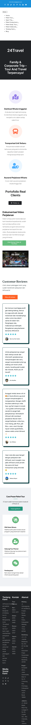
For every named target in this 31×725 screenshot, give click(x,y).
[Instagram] (5, 678)
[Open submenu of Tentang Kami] (15, 29)
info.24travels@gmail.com (15, 2)
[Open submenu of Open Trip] (12, 20)
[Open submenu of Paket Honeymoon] (18, 22)
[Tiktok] (8, 678)
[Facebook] (3, 678)
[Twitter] (8, 681)
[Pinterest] (5, 681)
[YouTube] (5, 683)
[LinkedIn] (3, 683)
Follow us (16, 203)
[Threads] (3, 681)
